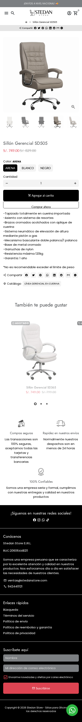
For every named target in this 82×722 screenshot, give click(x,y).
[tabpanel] (41, 359)
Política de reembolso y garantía (27, 627)
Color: (12, 161)
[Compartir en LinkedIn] (50, 27)
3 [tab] (46, 403)
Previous (6, 74)
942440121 (13, 586)
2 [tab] (41, 403)
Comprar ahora (41, 206)
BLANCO (28, 168)
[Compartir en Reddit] (54, 27)
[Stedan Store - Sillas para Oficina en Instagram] (38, 520)
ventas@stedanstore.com (25, 580)
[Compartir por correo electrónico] (58, 27)
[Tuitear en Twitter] (39, 27)
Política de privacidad (19, 633)
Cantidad (10, 177)
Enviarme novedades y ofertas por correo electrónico (41, 677)
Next (75, 74)
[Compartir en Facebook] (35, 27)
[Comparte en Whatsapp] (46, 27)
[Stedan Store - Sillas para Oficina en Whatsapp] (43, 520)
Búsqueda (10, 609)
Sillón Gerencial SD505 (45, 21)
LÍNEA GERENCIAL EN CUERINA (41, 283)
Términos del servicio (18, 615)
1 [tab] (35, 403)
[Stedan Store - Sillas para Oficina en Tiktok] (47, 520)
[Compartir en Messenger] (62, 27)
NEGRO (45, 168)
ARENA (10, 168)
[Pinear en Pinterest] (43, 27)
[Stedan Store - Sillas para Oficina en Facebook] (34, 520)
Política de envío (15, 621)
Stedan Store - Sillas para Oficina (47, 707)
